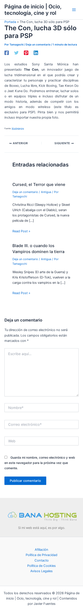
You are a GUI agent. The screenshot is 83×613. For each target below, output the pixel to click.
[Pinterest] (26, 53)
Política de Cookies (41, 566)
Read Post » (21, 231)
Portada (10, 22)
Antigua (46, 192)
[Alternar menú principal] (74, 9)
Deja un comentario (38, 44)
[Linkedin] (36, 53)
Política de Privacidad (41, 555)
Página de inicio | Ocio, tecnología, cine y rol (32, 9)
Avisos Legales (41, 571)
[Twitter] (16, 53)
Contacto (42, 560)
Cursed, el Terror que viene (38, 184)
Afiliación (41, 550)
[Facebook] (6, 53)
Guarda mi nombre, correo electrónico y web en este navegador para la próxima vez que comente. (39, 463)
